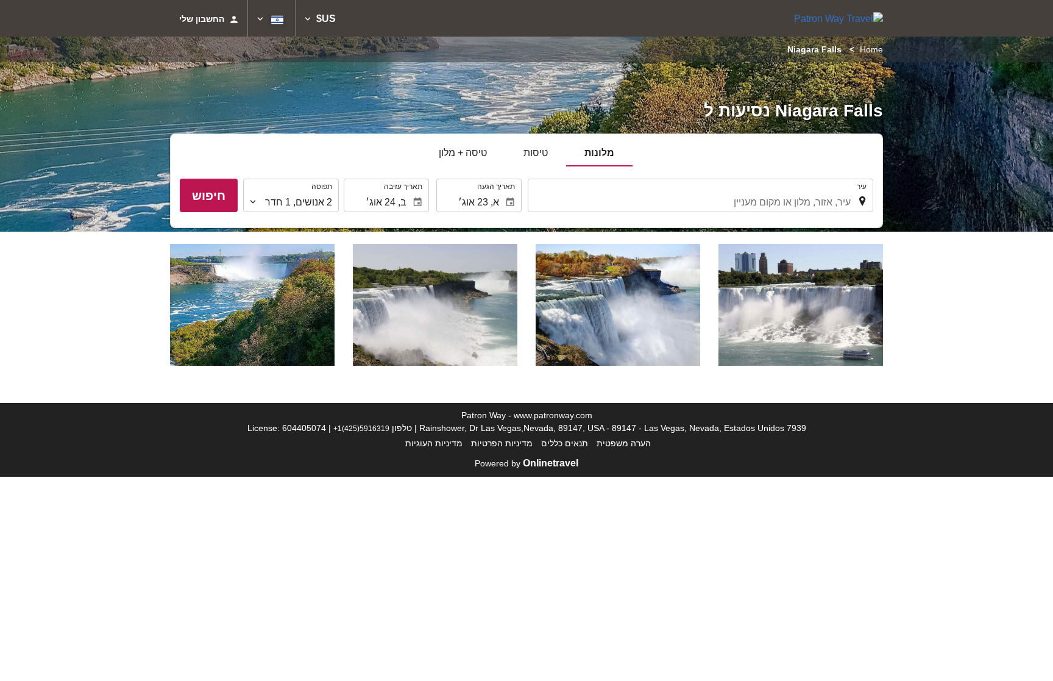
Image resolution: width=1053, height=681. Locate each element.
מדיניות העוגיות (434, 443)
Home (871, 49)
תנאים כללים (564, 443)
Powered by (526, 463)
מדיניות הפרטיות (502, 443)
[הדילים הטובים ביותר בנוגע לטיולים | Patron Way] (838, 18)
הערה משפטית (624, 443)
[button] (320, 18)
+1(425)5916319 (361, 428)
